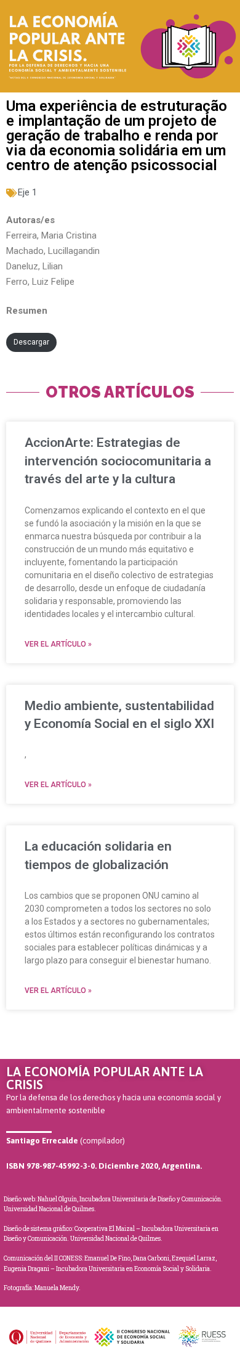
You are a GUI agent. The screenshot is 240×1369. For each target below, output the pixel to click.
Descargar (31, 342)
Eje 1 (27, 192)
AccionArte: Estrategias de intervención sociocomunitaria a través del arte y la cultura (118, 460)
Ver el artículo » (58, 644)
